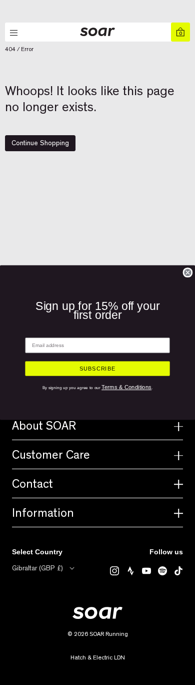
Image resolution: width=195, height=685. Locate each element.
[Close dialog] (188, 272)
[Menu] (14, 33)
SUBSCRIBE (98, 369)
